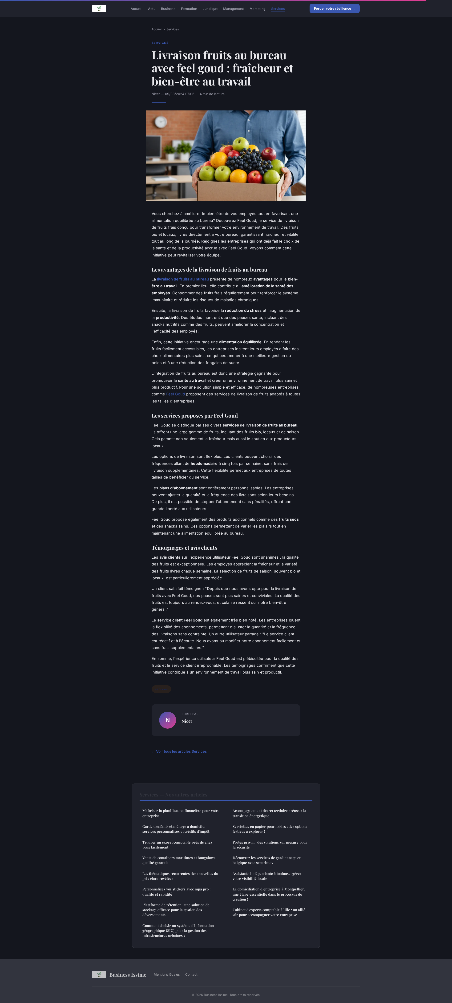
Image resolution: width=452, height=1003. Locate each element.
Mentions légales (167, 974)
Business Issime (127, 974)
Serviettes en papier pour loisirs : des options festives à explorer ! (270, 829)
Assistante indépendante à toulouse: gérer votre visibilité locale (267, 876)
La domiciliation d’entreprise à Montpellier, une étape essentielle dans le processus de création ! (269, 894)
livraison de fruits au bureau (183, 279)
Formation (189, 8)
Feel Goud (175, 394)
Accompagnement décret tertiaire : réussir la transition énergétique (269, 813)
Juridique (210, 8)
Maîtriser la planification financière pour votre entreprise (180, 813)
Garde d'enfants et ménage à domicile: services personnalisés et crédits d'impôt (175, 829)
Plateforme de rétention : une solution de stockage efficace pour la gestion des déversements (176, 909)
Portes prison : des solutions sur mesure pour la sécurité (270, 844)
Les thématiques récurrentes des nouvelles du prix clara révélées (180, 876)
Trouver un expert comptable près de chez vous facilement (177, 844)
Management (233, 8)
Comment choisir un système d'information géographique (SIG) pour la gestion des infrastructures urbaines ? (178, 930)
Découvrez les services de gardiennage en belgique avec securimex (267, 860)
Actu (151, 8)
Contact (191, 974)
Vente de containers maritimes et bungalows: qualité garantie (179, 860)
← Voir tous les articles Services (179, 751)
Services (278, 8)
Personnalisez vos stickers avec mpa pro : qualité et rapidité (176, 891)
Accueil (136, 8)
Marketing (258, 8)
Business (168, 8)
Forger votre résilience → (334, 8)
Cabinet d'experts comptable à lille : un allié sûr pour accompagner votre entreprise (269, 912)
